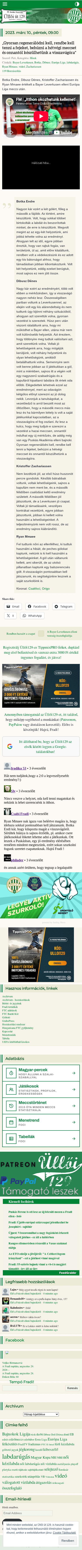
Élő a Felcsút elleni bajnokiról (25, 1293)
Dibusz (46, 62)
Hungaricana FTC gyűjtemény (17, 1027)
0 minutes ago (50, 1293)
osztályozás (63, 1464)
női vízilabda (49, 1464)
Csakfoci (34, 588)
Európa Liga (58, 62)
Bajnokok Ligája (16, 1434)
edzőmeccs (16, 1439)
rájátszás (22, 1469)
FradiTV (23, 1444)
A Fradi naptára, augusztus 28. (18, 1373)
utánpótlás (34, 1476)
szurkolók (21, 1477)
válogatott (11, 1482)
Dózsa (59, 1434)
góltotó (6, 1450)
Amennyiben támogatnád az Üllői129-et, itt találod (40, 714)
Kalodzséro (16, 1308)
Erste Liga (41, 1439)
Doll (53, 1434)
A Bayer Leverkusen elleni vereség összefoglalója (62, 633)
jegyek (15, 1449)
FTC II (44, 1444)
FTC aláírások (9, 1010)
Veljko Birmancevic (12, 1362)
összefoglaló (12, 1488)
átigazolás (44, 1482)
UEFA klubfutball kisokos (16, 1041)
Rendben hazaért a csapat (21, 634)
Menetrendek (9, 1034)
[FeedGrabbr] (41, 1272)
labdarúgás (73, 62)
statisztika (8, 1477)
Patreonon (68, 719)
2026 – (5, 1369)
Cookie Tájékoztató (64, 1532)
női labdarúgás (30, 1463)
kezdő (39, 1450)
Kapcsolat (7, 1031)
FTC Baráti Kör (10, 1013)
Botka (37, 62)
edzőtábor (29, 1439)
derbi (39, 1434)
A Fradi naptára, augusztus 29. (18, 1366)
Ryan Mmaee (9, 66)
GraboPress (8, 1020)
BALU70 (15, 1326)
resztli (15, 1469)
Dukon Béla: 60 (10, 1376)
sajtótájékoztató (36, 1469)
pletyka (6, 1470)
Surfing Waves (59, 922)
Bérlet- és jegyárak (11, 1003)
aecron (14, 1317)
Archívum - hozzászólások (16, 999)
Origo (46, 588)
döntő (66, 1434)
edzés (5, 1439)
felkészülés (9, 1444)
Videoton (49, 1476)
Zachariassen (33, 66)
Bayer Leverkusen (23, 62)
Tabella (5, 1038)
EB (72, 1434)
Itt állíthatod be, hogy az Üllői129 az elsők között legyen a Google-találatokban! (45, 746)
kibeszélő (50, 1449)
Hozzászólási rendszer (13, 1024)
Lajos (13, 1289)
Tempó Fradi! (21, 1382)
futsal (51, 1444)
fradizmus (34, 1444)
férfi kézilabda (64, 1444)
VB (43, 1477)
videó (22, 66)
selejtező (51, 1469)
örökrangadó (58, 1482)
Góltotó (6, 1017)
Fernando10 (17, 1299)
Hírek (33, 58)
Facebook (14, 1340)
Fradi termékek (10, 1006)
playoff (74, 1464)
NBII (60, 1457)
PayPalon (15, 724)
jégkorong (27, 1449)
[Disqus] (41, 815)
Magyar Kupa (40, 1457)
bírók (33, 1434)
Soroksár (63, 1470)
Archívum (7, 996)
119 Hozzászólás (11, 71)
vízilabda (28, 1482)
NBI (53, 1457)
